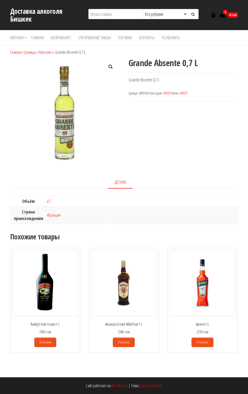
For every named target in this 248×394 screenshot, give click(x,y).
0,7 (48, 201)
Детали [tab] (120, 182)
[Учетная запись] (213, 14)
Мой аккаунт (61, 37)
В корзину (45, 342)
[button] (110, 67)
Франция (53, 215)
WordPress (119, 385)
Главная (37, 37)
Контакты (147, 37)
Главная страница (23, 52)
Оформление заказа (94, 37)
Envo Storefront (151, 385)
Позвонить (171, 37)
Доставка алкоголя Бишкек (36, 15)
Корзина (125, 37)
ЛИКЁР (166, 93)
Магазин (17, 37)
